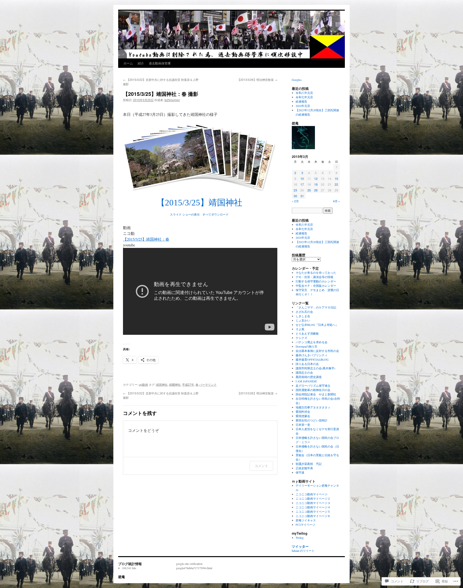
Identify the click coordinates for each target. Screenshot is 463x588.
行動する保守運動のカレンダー (316, 281)
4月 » (336, 201)
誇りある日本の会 (307, 364)
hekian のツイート (303, 551)
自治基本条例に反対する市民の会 (317, 351)
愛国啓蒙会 (303, 416)
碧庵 (121, 576)
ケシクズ (301, 338)
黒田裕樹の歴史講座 (309, 377)
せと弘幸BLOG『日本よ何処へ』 (317, 325)
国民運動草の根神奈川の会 (313, 390)
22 (336, 184)
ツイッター (300, 546)
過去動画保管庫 (160, 63)
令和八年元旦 (304, 93)
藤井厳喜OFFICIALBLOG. (312, 359)
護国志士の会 (304, 372)
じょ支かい (303, 320)
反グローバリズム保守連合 (313, 385)
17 (302, 184)
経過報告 (301, 101)
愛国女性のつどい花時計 (311, 420)
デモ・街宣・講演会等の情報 (314, 277)
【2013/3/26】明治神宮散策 (257, 79)
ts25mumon (172, 100)
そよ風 (300, 329)
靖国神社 (162, 384)
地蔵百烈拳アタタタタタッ (313, 407)
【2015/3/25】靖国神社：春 (146, 239)
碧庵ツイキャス (306, 520)
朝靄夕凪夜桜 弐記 (309, 464)
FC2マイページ (305, 524)
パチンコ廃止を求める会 (311, 342)
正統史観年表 (304, 468)
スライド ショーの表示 (185, 214)
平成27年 (188, 384)
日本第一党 (303, 425)
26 (316, 190)
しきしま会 (303, 316)
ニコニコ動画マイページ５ (313, 511)
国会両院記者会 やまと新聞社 (316, 394)
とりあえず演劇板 (307, 333)
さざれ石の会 (304, 312)
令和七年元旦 (304, 97)
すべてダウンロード (216, 214)
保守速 (300, 472)
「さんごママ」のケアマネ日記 (316, 307)
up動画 (143, 384)
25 (309, 190)
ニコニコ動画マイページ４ (313, 507)
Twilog (300, 537)
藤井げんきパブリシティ (311, 355)
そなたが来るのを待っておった (316, 272)
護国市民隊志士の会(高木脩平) (315, 368)
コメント (261, 466)
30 (295, 196)
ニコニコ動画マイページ (311, 494)
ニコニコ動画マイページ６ (313, 516)
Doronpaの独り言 (306, 346)
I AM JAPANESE (306, 381)
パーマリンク (208, 384)
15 (336, 178)
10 (302, 178)
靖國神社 (175, 384)
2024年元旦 (303, 106)
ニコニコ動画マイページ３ (313, 503)
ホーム (128, 63)
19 (316, 184)
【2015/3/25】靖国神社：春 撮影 (160, 93)
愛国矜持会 (303, 411)
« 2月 (295, 201)
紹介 (141, 63)
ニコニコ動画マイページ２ (313, 498)
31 (302, 196)
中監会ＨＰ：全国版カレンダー (316, 285)
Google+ (297, 80)
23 (295, 190)
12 (316, 178)
